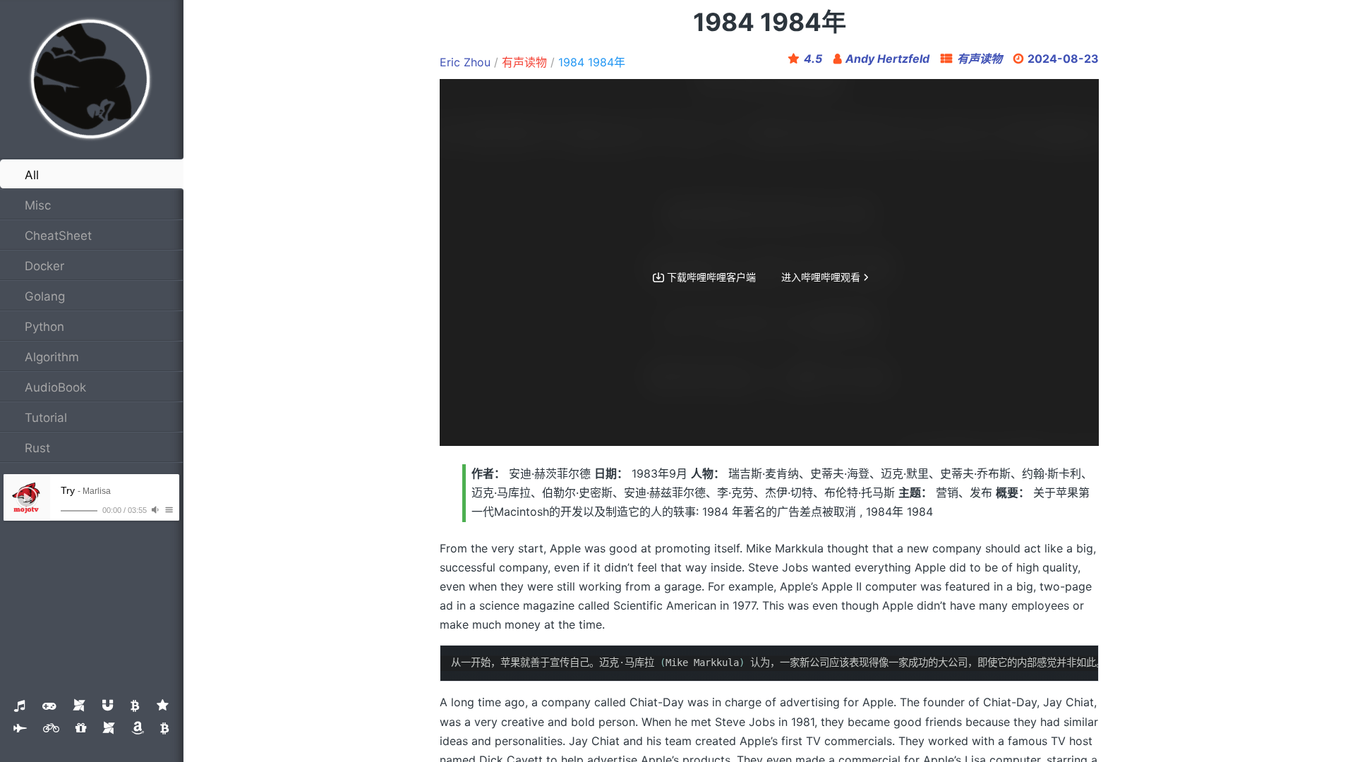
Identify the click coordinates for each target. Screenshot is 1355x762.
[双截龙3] (164, 728)
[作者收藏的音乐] (19, 705)
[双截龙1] (108, 728)
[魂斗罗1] (79, 705)
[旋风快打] (107, 705)
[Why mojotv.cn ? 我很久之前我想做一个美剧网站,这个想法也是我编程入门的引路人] (90, 79)
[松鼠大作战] (135, 705)
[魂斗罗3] (81, 728)
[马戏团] (163, 705)
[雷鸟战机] (20, 728)
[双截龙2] (137, 728)
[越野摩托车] (51, 728)
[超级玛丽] (49, 705)
